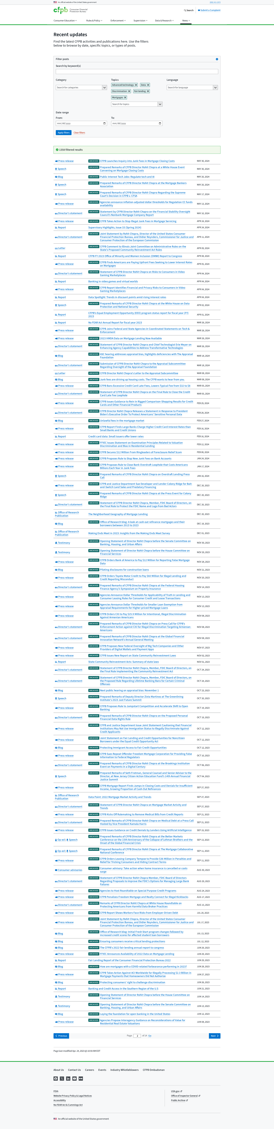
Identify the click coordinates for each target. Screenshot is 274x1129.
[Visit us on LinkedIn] (68, 1078)
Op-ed (61, 839)
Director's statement (69, 213)
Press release (66, 161)
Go (149, 1035)
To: (113, 117)
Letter (61, 248)
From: (59, 117)
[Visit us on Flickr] (81, 1078)
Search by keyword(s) (68, 65)
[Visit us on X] (62, 1078)
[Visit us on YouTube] (74, 1078)
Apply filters (63, 132)
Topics (115, 79)
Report (61, 227)
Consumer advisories (69, 870)
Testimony (63, 542)
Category (61, 79)
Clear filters (79, 132)
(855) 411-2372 (215, 2)
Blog (60, 176)
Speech (61, 168)
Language (172, 79)
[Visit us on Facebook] (56, 1078)
